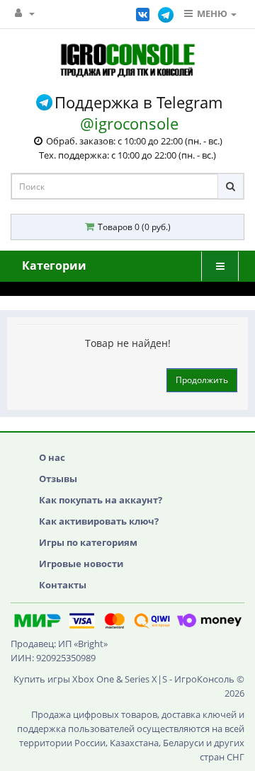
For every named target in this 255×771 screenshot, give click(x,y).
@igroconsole (129, 123)
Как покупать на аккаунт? (100, 499)
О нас (52, 457)
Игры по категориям (88, 542)
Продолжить (202, 380)
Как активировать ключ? (99, 521)
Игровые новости (81, 563)
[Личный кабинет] (25, 12)
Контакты (62, 584)
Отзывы (58, 478)
